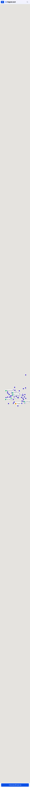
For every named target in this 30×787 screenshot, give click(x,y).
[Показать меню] (2, 2)
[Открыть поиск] (27, 2)
